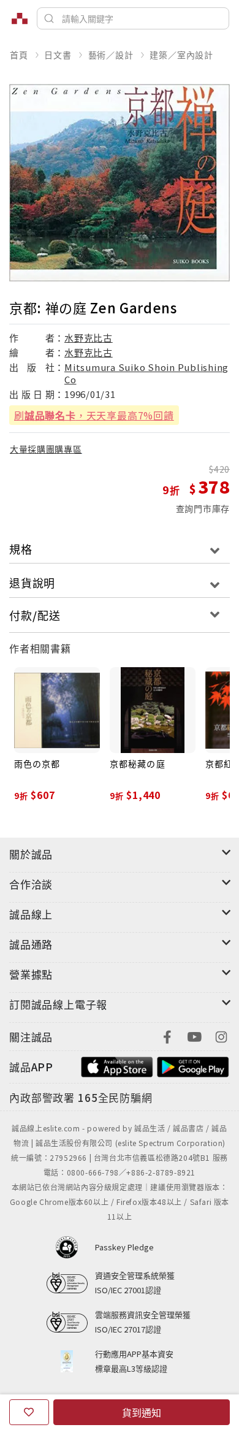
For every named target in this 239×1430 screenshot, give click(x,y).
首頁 (19, 54)
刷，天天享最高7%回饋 (94, 415)
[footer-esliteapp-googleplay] (193, 1065)
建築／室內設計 (181, 54)
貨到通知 (141, 1412)
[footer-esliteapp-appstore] (117, 1065)
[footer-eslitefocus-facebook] (167, 1035)
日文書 (57, 54)
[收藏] (29, 1412)
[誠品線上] (19, 18)
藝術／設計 (111, 54)
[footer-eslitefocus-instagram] (221, 1035)
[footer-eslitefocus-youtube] (194, 1035)
